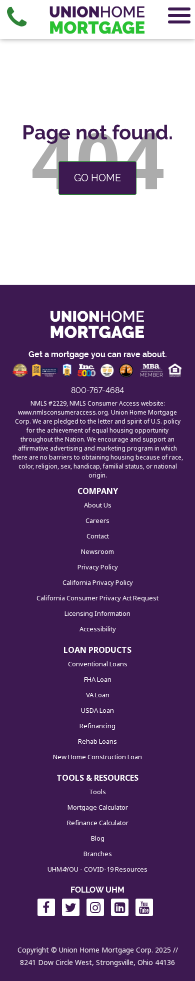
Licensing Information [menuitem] (97, 613)
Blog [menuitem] (97, 838)
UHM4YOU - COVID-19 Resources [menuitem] (98, 869)
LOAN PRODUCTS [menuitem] (98, 649)
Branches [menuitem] (98, 853)
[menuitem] (16, 17)
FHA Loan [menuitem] (98, 679)
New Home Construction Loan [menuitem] (97, 756)
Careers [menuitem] (98, 520)
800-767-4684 (97, 390)
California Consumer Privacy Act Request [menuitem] (97, 597)
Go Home (97, 178)
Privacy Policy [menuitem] (98, 566)
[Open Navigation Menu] (179, 17)
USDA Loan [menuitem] (97, 710)
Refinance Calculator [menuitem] (97, 822)
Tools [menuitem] (97, 791)
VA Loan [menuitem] (98, 694)
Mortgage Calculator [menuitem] (98, 807)
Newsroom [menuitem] (97, 551)
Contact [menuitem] (97, 535)
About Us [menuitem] (98, 504)
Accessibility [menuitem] (98, 628)
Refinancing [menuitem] (98, 725)
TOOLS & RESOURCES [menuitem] (97, 777)
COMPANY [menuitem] (98, 491)
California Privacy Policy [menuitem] (97, 582)
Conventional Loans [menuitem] (98, 663)
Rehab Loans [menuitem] (97, 741)
